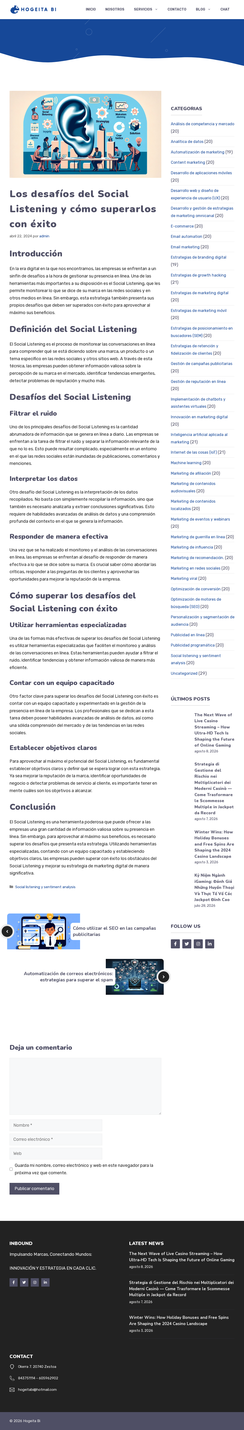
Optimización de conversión (196, 589)
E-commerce (182, 226)
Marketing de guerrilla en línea (198, 537)
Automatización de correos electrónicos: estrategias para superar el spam (68, 976)
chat (225, 9)
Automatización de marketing (197, 152)
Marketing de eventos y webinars (200, 519)
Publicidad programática (193, 645)
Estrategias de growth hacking (198, 275)
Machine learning (186, 463)
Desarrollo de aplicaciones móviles (201, 173)
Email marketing (185, 247)
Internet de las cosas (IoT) (194, 452)
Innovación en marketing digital (199, 417)
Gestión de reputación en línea (198, 381)
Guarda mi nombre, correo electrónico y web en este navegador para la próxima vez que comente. (84, 1169)
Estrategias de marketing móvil (199, 310)
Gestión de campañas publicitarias (201, 363)
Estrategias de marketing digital (200, 293)
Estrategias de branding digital (198, 257)
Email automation (186, 236)
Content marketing (188, 162)
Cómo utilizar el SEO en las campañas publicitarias (114, 931)
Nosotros (114, 9)
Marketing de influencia (192, 547)
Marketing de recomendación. (197, 557)
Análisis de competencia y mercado (202, 124)
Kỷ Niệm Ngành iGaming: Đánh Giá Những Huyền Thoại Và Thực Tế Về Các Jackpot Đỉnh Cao (214, 888)
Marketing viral (184, 578)
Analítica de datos (187, 141)
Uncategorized (184, 673)
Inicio (91, 9)
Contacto (177, 9)
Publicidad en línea (188, 635)
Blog (200, 9)
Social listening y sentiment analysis (45, 887)
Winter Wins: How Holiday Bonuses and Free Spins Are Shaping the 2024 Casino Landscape (214, 844)
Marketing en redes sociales (195, 568)
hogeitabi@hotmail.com (37, 1389)
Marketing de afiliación (191, 473)
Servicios (143, 9)
